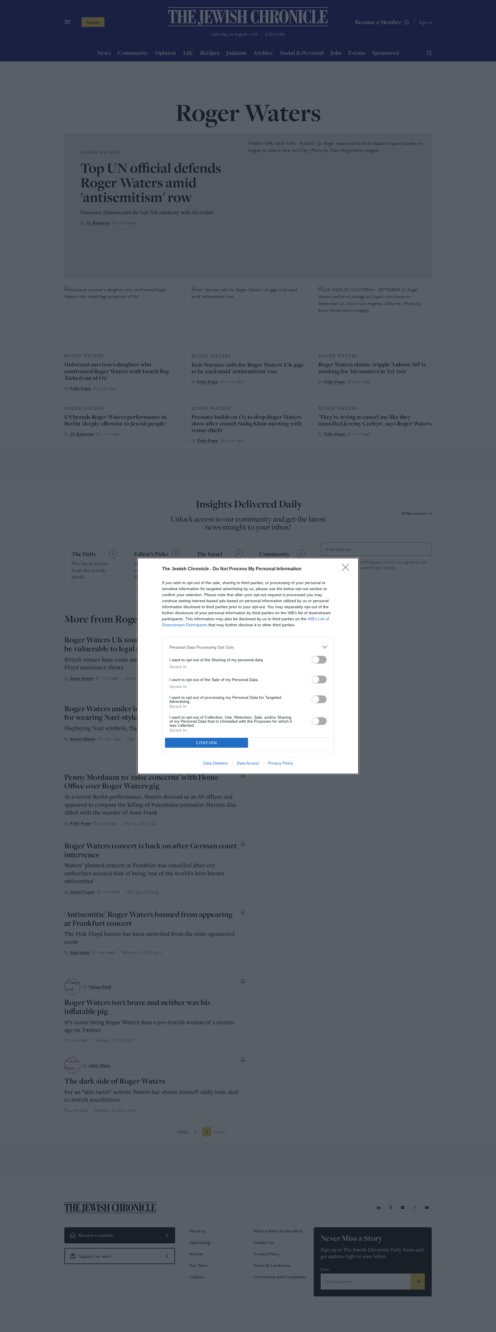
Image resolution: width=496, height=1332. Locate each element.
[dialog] (248, 666)
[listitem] (248, 647)
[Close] (347, 569)
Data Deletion (215, 763)
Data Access (248, 763)
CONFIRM (206, 743)
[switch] (319, 660)
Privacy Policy (280, 763)
